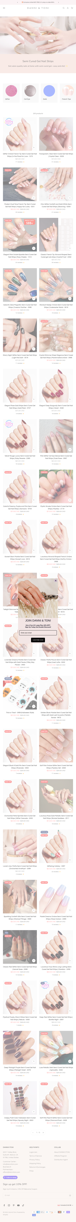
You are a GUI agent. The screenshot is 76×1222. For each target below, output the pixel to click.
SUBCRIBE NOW (38, 640)
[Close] (55, 580)
